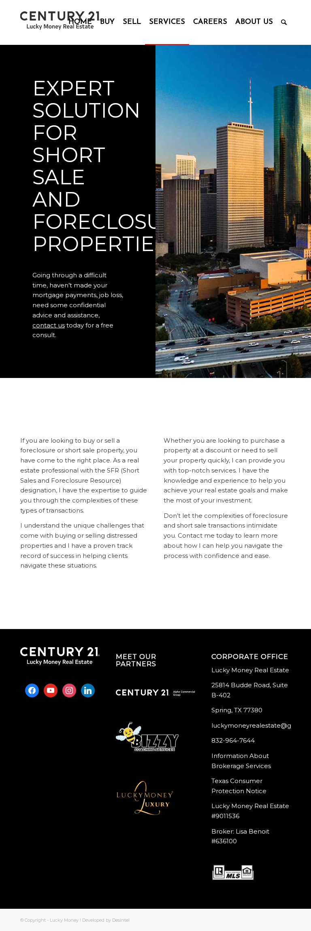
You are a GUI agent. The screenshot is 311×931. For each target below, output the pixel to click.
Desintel (121, 920)
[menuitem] (80, 22)
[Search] (284, 22)
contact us (48, 325)
